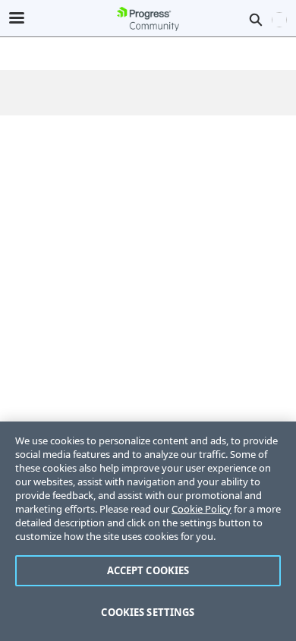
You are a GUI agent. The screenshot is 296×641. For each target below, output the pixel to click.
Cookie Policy (201, 509)
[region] (148, 531)
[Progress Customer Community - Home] (148, 19)
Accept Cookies (148, 570)
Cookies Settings (147, 612)
